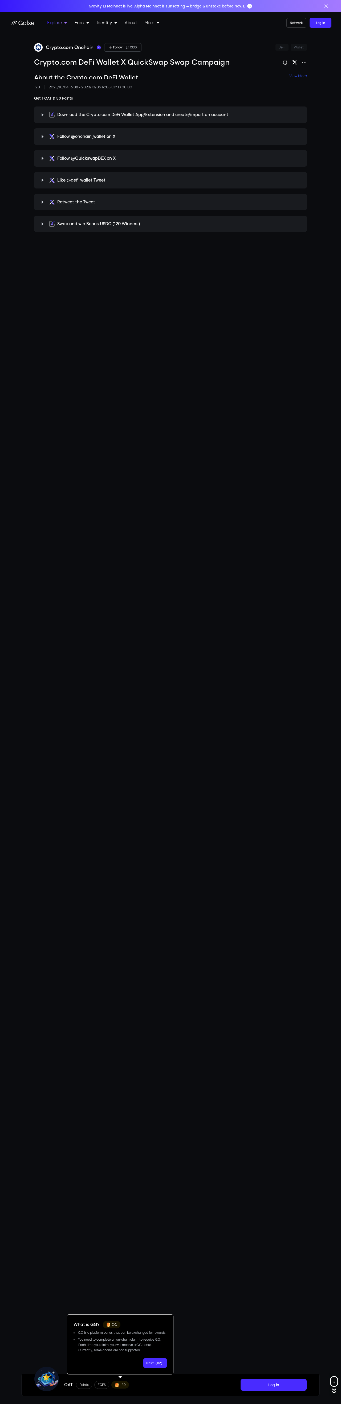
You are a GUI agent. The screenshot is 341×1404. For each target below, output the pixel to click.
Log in (320, 23)
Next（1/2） (155, 1363)
